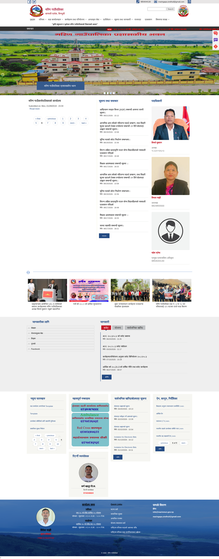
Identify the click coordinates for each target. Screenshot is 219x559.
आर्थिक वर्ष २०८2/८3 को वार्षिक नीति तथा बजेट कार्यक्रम (125, 367)
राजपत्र (137, 19)
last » (84, 123)
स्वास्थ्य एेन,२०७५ (162, 421)
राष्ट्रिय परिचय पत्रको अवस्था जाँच (124, 528)
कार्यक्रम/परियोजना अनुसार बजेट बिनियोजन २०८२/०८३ (125, 356)
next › (72, 123)
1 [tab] (105, 93)
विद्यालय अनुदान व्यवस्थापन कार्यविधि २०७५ (170, 406)
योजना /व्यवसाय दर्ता (118, 523)
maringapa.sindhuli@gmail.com (167, 516)
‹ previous (51, 119)
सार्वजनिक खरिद (135, 327)
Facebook (35, 349)
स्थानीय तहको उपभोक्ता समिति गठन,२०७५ (169, 429)
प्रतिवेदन (107, 19)
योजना (118, 327)
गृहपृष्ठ (32, 19)
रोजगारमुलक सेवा (37, 333)
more (104, 236)
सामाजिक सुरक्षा (116, 514)
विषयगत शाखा (161, 19)
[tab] (60, 328)
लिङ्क (33, 338)
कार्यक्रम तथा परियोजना (74, 19)
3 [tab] (111, 93)
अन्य (106, 377)
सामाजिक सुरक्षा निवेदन (37, 429)
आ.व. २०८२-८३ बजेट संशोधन (115, 346)
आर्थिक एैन (159, 414)
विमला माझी (156, 197)
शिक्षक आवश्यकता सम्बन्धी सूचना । (114, 163)
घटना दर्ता (114, 509)
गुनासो (33, 344)
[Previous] (2, 74)
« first (37, 119)
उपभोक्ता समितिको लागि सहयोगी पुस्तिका (43, 421)
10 (58, 444)
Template (34, 414)
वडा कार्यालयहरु (54, 19)
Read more (35, 109)
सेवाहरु (33, 328)
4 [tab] (114, 93)
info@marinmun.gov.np (163, 512)
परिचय (41, 19)
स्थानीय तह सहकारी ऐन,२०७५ (166, 436)
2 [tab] (108, 93)
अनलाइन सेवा (93, 19)
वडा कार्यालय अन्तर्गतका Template (41, 406)
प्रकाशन (148, 19)
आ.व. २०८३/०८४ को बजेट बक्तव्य (116, 336)
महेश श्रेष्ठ (156, 252)
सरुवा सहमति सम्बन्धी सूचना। (112, 225)
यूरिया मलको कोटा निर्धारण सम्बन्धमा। (115, 139)
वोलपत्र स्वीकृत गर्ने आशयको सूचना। (126, 416)
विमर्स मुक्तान (157, 142)
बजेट (106, 328)
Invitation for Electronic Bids (125, 437)
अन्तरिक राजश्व (116, 518)
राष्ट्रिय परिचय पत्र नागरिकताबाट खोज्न (125, 532)
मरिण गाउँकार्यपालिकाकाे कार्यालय (45, 100)
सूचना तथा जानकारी (122, 19)
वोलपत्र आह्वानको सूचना (122, 406)
